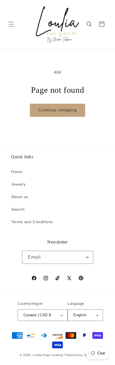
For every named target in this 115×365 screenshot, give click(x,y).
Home (16, 171)
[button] (11, 24)
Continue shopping (57, 110)
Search (18, 209)
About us (19, 196)
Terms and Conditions (32, 222)
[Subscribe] (87, 257)
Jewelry (18, 184)
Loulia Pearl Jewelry (48, 355)
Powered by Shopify (80, 355)
